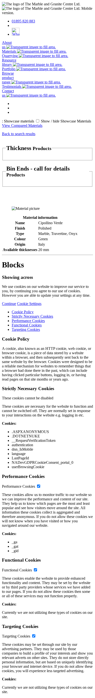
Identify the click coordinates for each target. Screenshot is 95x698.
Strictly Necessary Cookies (32, 316)
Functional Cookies (27, 325)
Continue (9, 304)
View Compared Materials (22, 125)
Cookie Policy (23, 312)
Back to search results (18, 134)
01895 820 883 (23, 21)
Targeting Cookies (26, 329)
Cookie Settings (29, 304)
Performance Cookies (28, 321)
